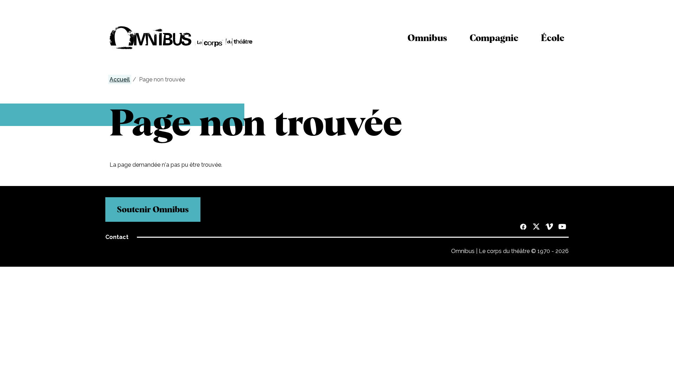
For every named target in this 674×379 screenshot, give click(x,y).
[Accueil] (181, 38)
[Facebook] (523, 227)
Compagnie (494, 37)
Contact (116, 237)
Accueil (120, 79)
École (552, 37)
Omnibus (427, 37)
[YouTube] (562, 227)
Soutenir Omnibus (153, 209)
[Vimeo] (549, 227)
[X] (536, 227)
